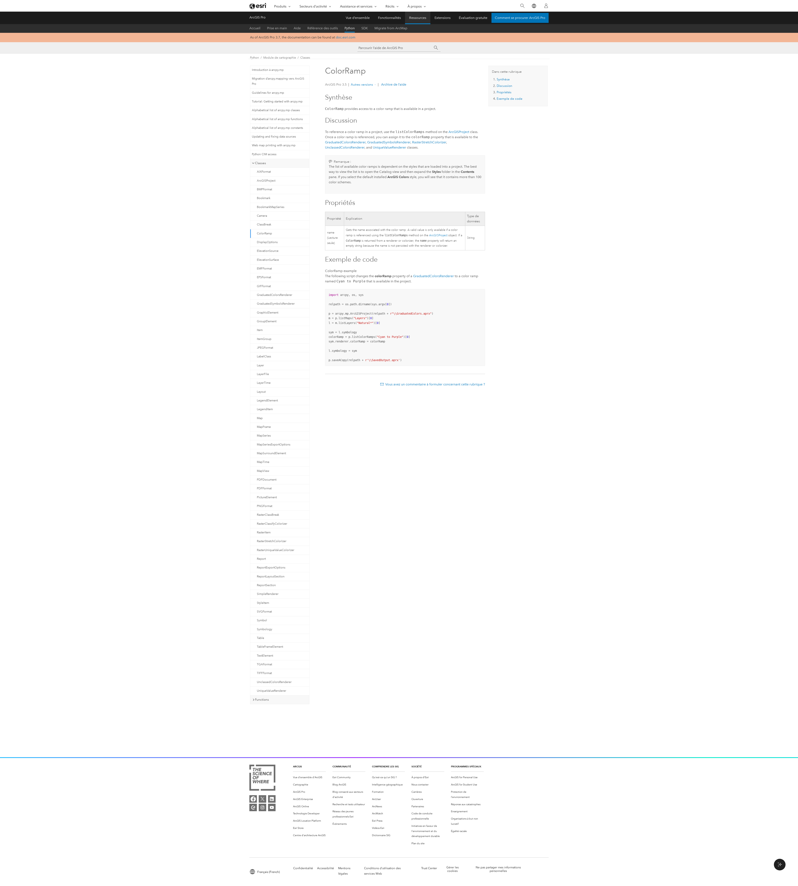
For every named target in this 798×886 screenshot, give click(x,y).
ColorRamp (264, 233)
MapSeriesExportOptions (273, 444)
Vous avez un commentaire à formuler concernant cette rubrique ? (435, 384)
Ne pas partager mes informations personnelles (498, 869)
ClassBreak (264, 224)
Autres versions (362, 84)
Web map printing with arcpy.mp (274, 145)
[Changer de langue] (533, 6)
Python (350, 28)
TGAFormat (264, 664)
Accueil (254, 28)
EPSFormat (264, 277)
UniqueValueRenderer (271, 691)
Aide (297, 28)
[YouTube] (272, 807)
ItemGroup (264, 339)
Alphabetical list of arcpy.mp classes (276, 110)
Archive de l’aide (393, 84)
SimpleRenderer (267, 594)
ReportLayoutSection (270, 576)
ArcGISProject (266, 180)
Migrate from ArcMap (390, 28)
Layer (260, 365)
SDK (364, 28)
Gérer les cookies (452, 869)
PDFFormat (264, 488)
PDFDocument (266, 479)
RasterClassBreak (268, 515)
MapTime (263, 462)
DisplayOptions (267, 242)
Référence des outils (322, 28)
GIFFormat (264, 286)
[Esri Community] (253, 807)
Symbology (264, 629)
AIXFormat (264, 172)
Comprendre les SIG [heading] (385, 766)
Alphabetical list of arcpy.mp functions (277, 119)
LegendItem (265, 409)
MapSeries (264, 435)
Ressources (417, 18)
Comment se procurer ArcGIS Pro (520, 18)
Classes (305, 57)
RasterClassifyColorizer (272, 523)
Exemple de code (509, 99)
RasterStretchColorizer (271, 541)
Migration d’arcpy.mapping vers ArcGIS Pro (278, 81)
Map (260, 418)
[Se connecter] (546, 6)
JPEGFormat (265, 347)
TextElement (265, 655)
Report (261, 559)
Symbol (262, 620)
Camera (262, 216)
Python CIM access (264, 154)
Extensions (443, 18)
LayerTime (264, 383)
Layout (261, 392)
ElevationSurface (268, 260)
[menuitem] (309, 777)
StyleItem (263, 603)
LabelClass (264, 356)
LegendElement (267, 400)
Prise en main (277, 28)
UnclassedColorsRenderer (274, 682)
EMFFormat (264, 268)
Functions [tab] (262, 699)
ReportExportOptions (271, 567)
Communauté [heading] (341, 766)
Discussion (504, 86)
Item (260, 330)
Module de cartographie (279, 57)
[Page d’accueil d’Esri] (258, 6)
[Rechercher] (522, 6)
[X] (262, 799)
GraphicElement (267, 312)
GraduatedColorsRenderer (274, 295)
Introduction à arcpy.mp (268, 70)
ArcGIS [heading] (297, 766)
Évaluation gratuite (473, 18)
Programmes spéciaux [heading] (466, 766)
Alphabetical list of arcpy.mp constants (277, 128)
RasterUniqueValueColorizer (275, 550)
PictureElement (267, 497)
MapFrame (264, 427)
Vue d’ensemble (358, 18)
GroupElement (266, 321)
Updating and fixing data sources (274, 136)
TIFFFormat (264, 673)
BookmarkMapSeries (270, 207)
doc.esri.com (345, 37)
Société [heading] (416, 766)
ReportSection (266, 585)
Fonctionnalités (389, 18)
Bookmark (263, 198)
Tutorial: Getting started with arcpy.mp (277, 101)
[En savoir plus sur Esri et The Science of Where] (262, 778)
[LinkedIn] (272, 799)
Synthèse (503, 79)
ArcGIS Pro (257, 17)
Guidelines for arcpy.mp (268, 93)
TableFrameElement (270, 647)
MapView (263, 471)
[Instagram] (262, 807)
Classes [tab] (260, 163)
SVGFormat (264, 611)
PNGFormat (264, 506)
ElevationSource (267, 251)
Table (260, 638)
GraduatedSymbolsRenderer (276, 303)
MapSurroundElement (271, 453)
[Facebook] (253, 799)
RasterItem (264, 532)
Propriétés (504, 92)
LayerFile (263, 374)
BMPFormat (264, 189)
